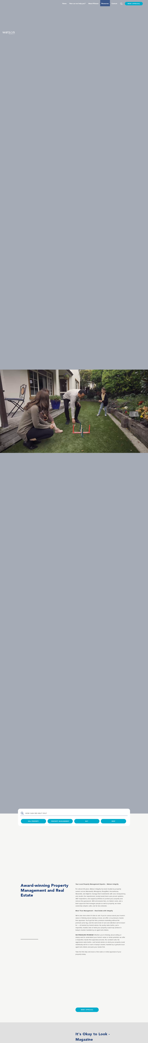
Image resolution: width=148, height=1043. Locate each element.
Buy (86, 821)
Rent (113, 821)
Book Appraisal (134, 3)
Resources (105, 3)
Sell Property (33, 821)
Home (64, 3)
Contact (114, 3)
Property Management (60, 821)
